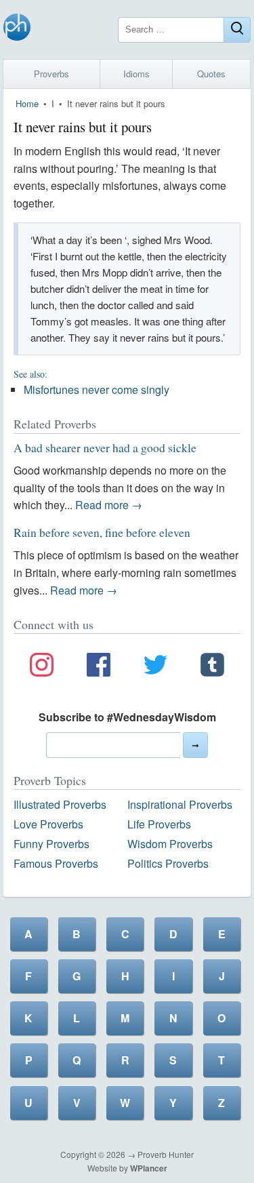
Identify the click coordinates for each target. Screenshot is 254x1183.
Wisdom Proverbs (170, 843)
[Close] (237, 30)
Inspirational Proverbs (179, 804)
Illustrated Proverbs (60, 804)
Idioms (136, 73)
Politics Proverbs (168, 863)
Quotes (211, 73)
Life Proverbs (159, 824)
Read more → (108, 505)
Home (27, 103)
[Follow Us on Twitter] (155, 667)
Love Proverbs (48, 824)
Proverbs (51, 73)
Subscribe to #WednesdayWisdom (127, 717)
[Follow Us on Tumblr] (212, 667)
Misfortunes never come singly (96, 389)
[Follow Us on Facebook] (98, 667)
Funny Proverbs (51, 843)
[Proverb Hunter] (16, 29)
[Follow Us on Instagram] (42, 667)
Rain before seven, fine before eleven (102, 532)
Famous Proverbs (56, 863)
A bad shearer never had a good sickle (105, 447)
